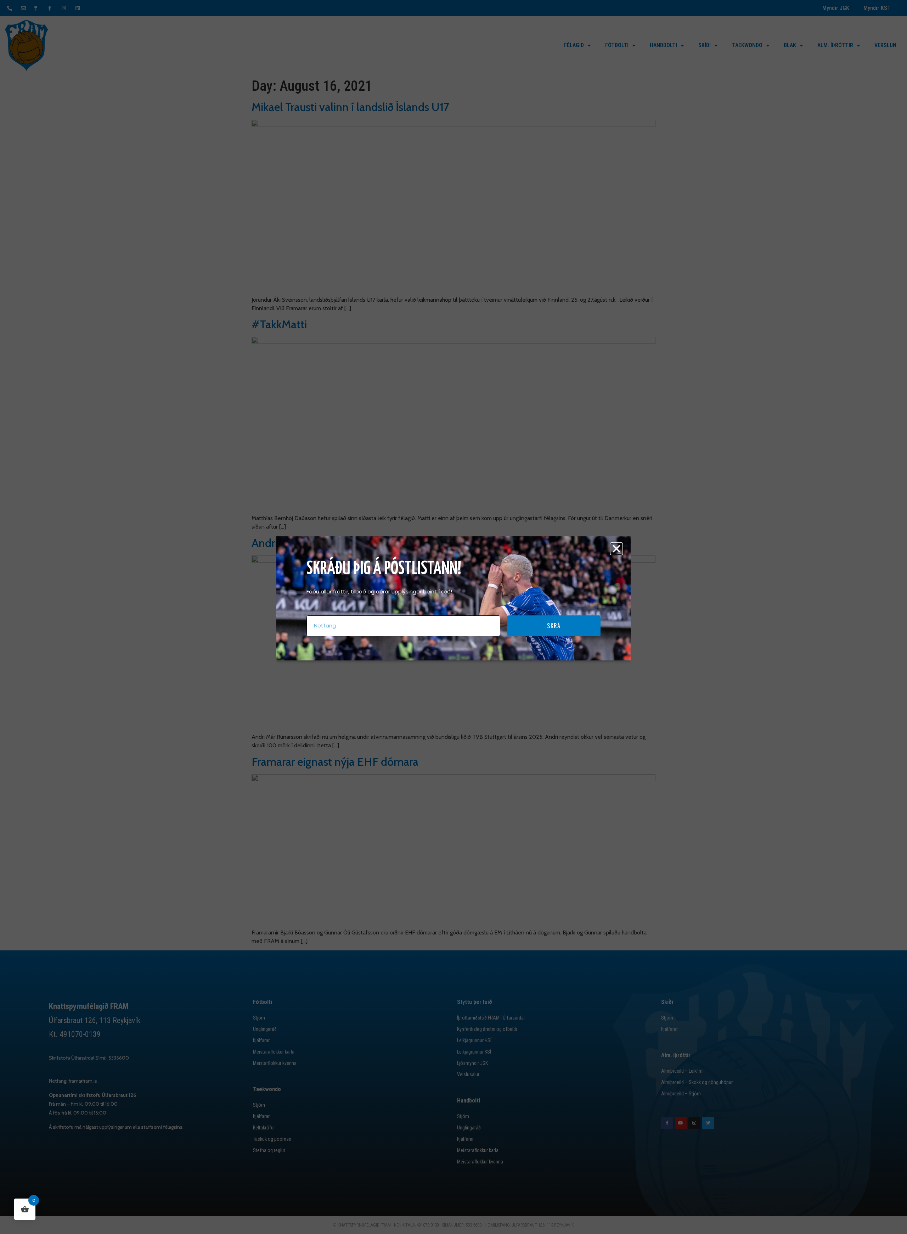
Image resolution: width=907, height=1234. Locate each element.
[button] (616, 548)
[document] (453, 617)
